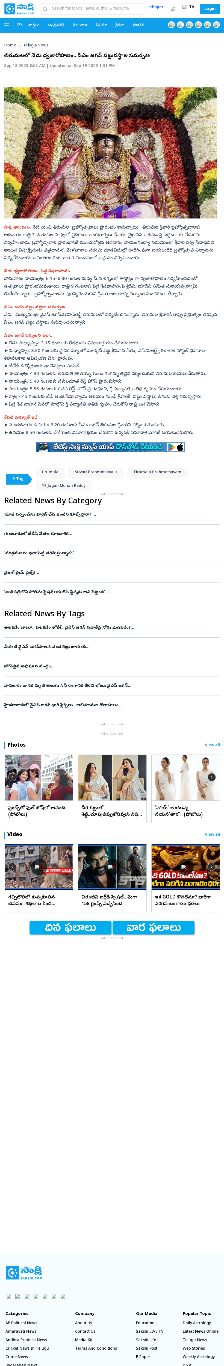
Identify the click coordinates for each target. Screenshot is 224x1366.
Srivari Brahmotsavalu (96, 472)
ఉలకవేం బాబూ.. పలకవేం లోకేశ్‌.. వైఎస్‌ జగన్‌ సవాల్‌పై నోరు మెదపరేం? (109, 628)
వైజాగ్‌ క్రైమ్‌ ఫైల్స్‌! (104, 573)
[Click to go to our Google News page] (216, 24)
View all (212, 746)
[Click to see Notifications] (173, 9)
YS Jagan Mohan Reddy (64, 486)
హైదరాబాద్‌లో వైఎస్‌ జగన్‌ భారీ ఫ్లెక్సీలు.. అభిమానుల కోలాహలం (106, 705)
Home (10, 45)
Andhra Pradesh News (26, 1340)
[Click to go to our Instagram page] (198, 24)
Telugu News (195, 1340)
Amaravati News (20, 1332)
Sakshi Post (146, 1349)
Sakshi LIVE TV (150, 1332)
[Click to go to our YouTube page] (207, 24)
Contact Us (85, 1332)
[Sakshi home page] (23, 1273)
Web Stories (194, 1349)
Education (145, 1323)
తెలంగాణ (80, 25)
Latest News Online (201, 1332)
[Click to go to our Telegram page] (54, 1296)
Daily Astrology (197, 1323)
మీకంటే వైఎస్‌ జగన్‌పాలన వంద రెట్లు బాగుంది (109, 647)
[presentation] (12, 777)
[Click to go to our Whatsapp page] (180, 24)
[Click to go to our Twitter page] (189, 24)
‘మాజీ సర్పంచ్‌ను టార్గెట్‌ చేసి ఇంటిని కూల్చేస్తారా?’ (109, 515)
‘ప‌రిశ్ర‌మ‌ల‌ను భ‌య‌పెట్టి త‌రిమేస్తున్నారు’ (102, 553)
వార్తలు (33, 25)
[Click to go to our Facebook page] (171, 24)
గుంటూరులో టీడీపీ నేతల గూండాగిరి (110, 534)
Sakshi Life (146, 1340)
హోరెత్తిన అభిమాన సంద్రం (111, 666)
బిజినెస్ (138, 25)
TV (191, 7)
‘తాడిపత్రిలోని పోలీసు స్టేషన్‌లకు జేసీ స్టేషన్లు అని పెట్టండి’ (105, 592)
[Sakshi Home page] (19, 9)
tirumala (50, 472)
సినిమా (101, 25)
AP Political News (21, 1323)
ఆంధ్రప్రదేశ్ (56, 25)
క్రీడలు (120, 25)
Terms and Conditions (96, 1349)
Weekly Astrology (199, 1357)
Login (210, 9)
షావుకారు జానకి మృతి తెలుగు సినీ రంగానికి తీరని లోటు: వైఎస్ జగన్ (103, 686)
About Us (83, 1323)
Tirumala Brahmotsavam (157, 472)
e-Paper (143, 1357)
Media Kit (84, 1340)
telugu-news (35, 45)
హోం (19, 25)
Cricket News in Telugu (27, 1349)
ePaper (156, 7)
